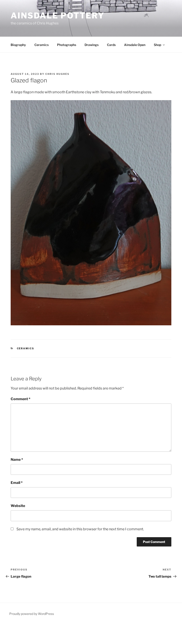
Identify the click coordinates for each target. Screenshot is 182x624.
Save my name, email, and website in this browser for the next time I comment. (80, 529)
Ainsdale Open (134, 45)
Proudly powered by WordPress (31, 614)
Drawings (92, 45)
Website (18, 506)
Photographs (66, 45)
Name (17, 459)
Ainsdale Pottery (58, 15)
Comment (20, 399)
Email (17, 483)
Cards (111, 45)
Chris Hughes (57, 74)
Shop (157, 45)
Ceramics (41, 45)
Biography (18, 45)
